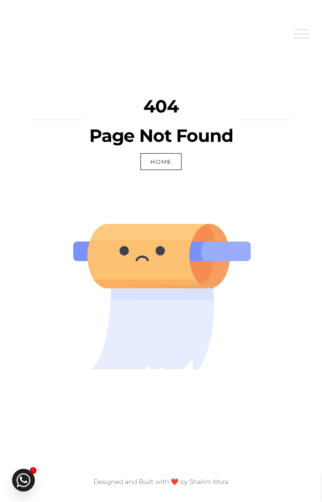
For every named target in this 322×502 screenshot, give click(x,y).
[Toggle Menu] (302, 34)
